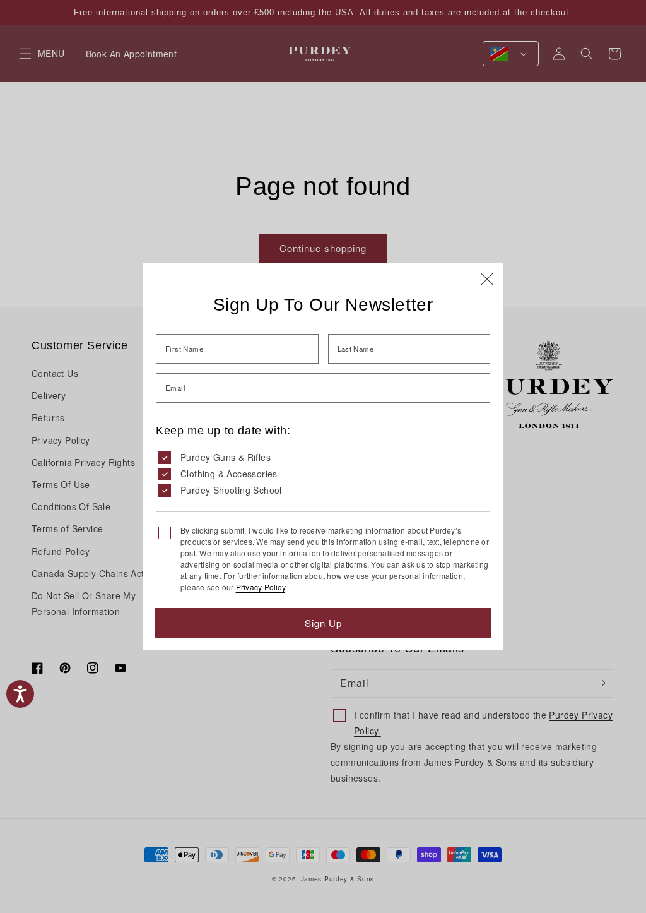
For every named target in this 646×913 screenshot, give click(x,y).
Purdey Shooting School (231, 490)
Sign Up (323, 623)
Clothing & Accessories (229, 473)
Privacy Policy (260, 587)
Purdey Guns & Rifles (225, 457)
